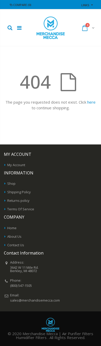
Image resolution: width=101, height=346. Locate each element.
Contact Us (15, 245)
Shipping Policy (19, 192)
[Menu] (19, 27)
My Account (16, 165)
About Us (14, 236)
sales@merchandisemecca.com (35, 300)
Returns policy (18, 200)
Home (12, 228)
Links (85, 5)
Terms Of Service (20, 209)
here (91, 102)
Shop (11, 183)
